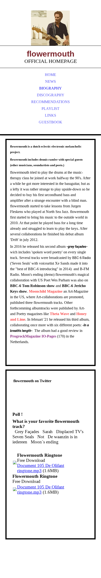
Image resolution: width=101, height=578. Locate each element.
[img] (50, 28)
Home (50, 75)
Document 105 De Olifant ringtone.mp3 (40, 468)
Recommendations (50, 102)
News (50, 81)
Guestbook (50, 122)
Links (50, 115)
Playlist (50, 109)
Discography (50, 95)
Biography (50, 88)
